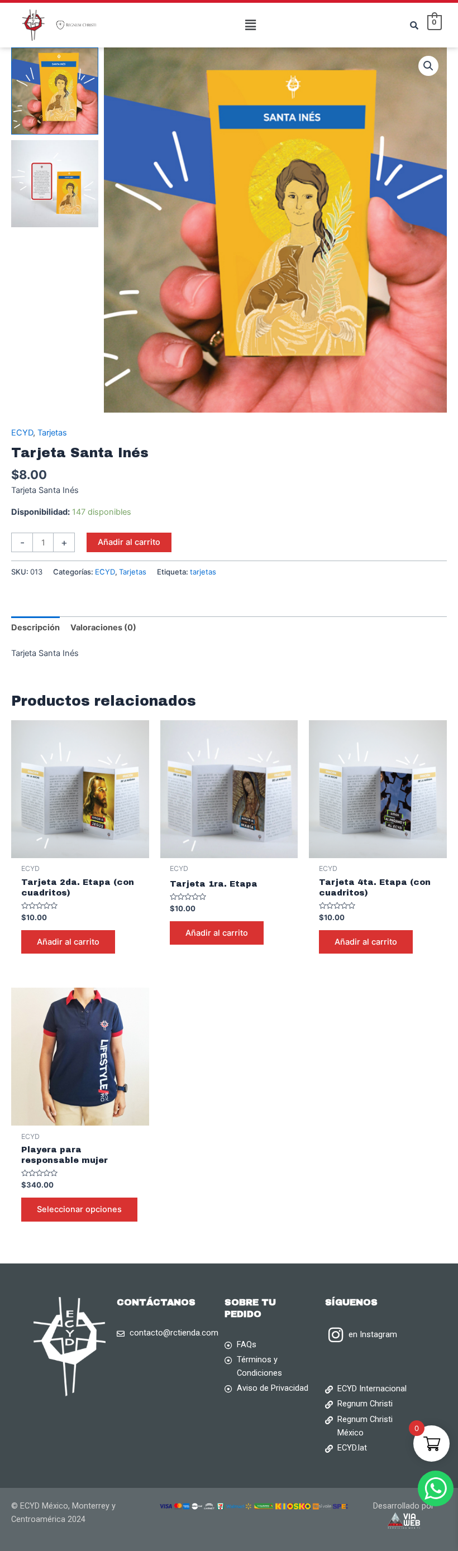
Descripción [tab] (35, 628)
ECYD (22, 433)
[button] (250, 25)
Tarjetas (52, 433)
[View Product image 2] (54, 183)
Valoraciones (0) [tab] (103, 628)
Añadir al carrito (129, 542)
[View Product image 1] (54, 91)
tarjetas (203, 571)
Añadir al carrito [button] (68, 942)
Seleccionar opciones (79, 1209)
